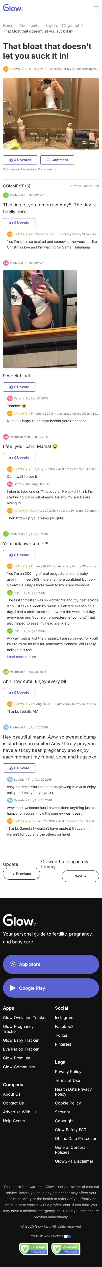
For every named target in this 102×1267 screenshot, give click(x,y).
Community (29, 25)
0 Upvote (21, 222)
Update (10, 864)
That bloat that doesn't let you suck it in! (38, 31)
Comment (59, 160)
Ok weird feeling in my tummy (64, 864)
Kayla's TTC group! (62, 25)
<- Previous (21, 874)
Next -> (80, 876)
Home (8, 25)
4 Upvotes (22, 160)
